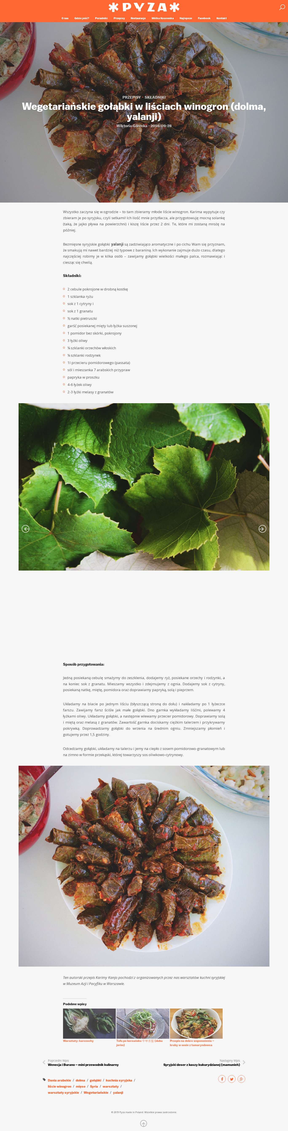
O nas (65, 18)
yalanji (118, 1093)
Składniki (155, 97)
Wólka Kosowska (163, 18)
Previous (25, 529)
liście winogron (59, 1086)
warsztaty (111, 1086)
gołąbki (95, 1080)
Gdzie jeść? (81, 18)
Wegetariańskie (96, 1093)
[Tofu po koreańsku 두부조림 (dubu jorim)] (142, 1024)
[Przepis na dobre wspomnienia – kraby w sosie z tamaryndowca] (196, 1024)
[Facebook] (222, 1079)
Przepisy (119, 18)
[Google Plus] (241, 1079)
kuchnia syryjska (119, 1080)
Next (262, 529)
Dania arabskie (59, 1080)
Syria (94, 1086)
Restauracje (138, 18)
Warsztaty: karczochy (78, 1041)
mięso (80, 1086)
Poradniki (101, 18)
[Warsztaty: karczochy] (89, 1024)
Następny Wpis (201, 1063)
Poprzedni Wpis (83, 1063)
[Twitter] (232, 1079)
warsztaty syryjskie (63, 1093)
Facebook (204, 18)
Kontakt (222, 18)
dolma (80, 1080)
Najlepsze (186, 18)
